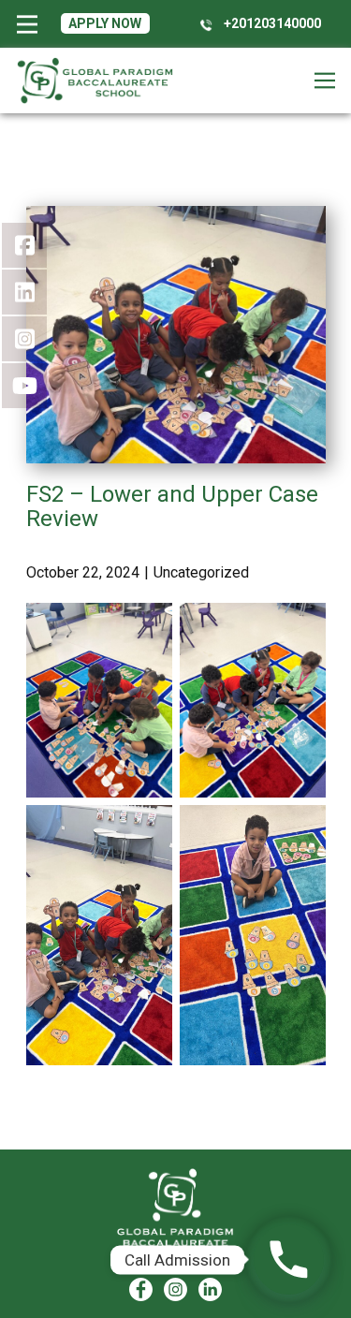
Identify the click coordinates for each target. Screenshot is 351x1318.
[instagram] (175, 1289)
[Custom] (210, 1289)
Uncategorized (201, 572)
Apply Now (104, 23)
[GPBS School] (175, 1213)
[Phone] (289, 1259)
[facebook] (141, 1289)
